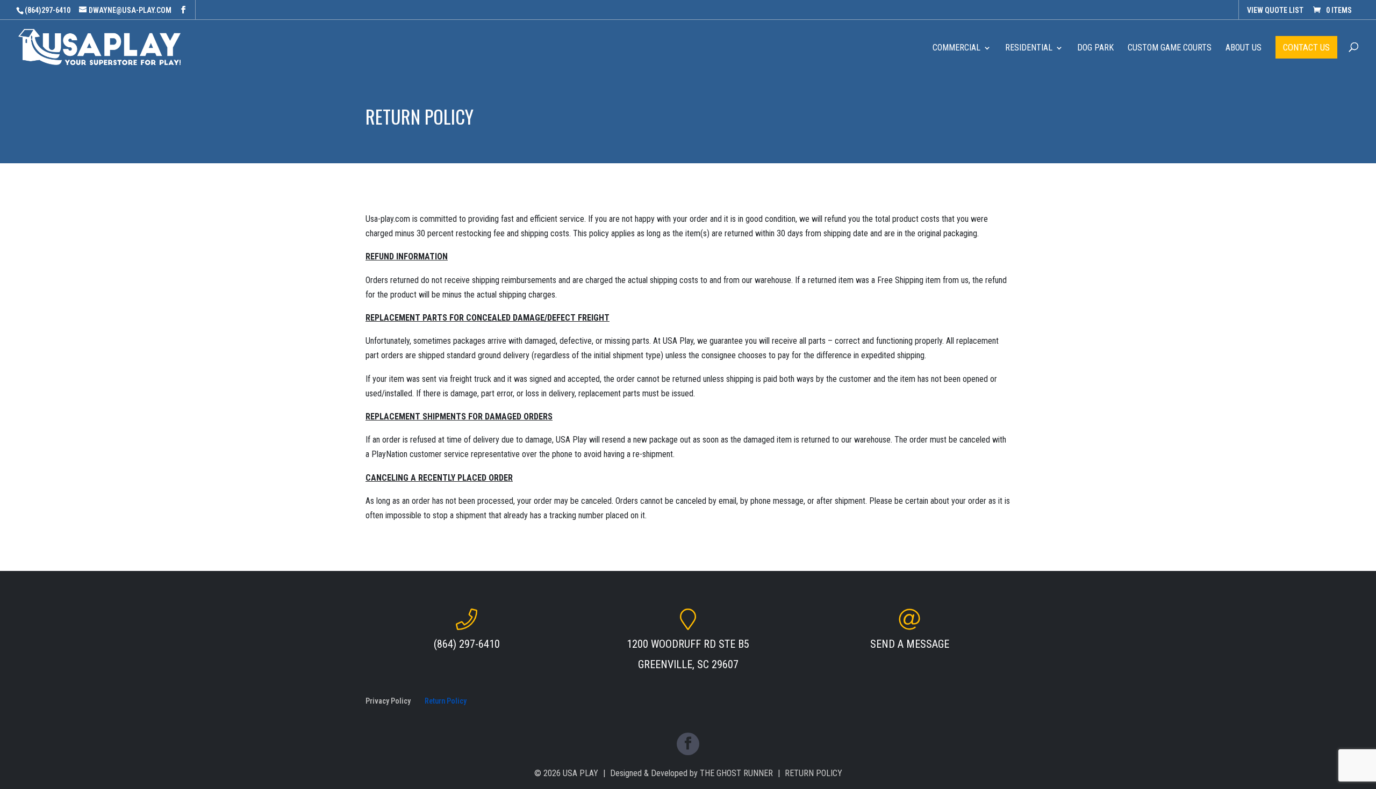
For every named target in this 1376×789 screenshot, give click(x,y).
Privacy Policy (388, 701)
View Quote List (1275, 10)
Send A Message (909, 644)
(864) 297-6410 (467, 644)
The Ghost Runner (736, 773)
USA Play (580, 773)
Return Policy (446, 701)
